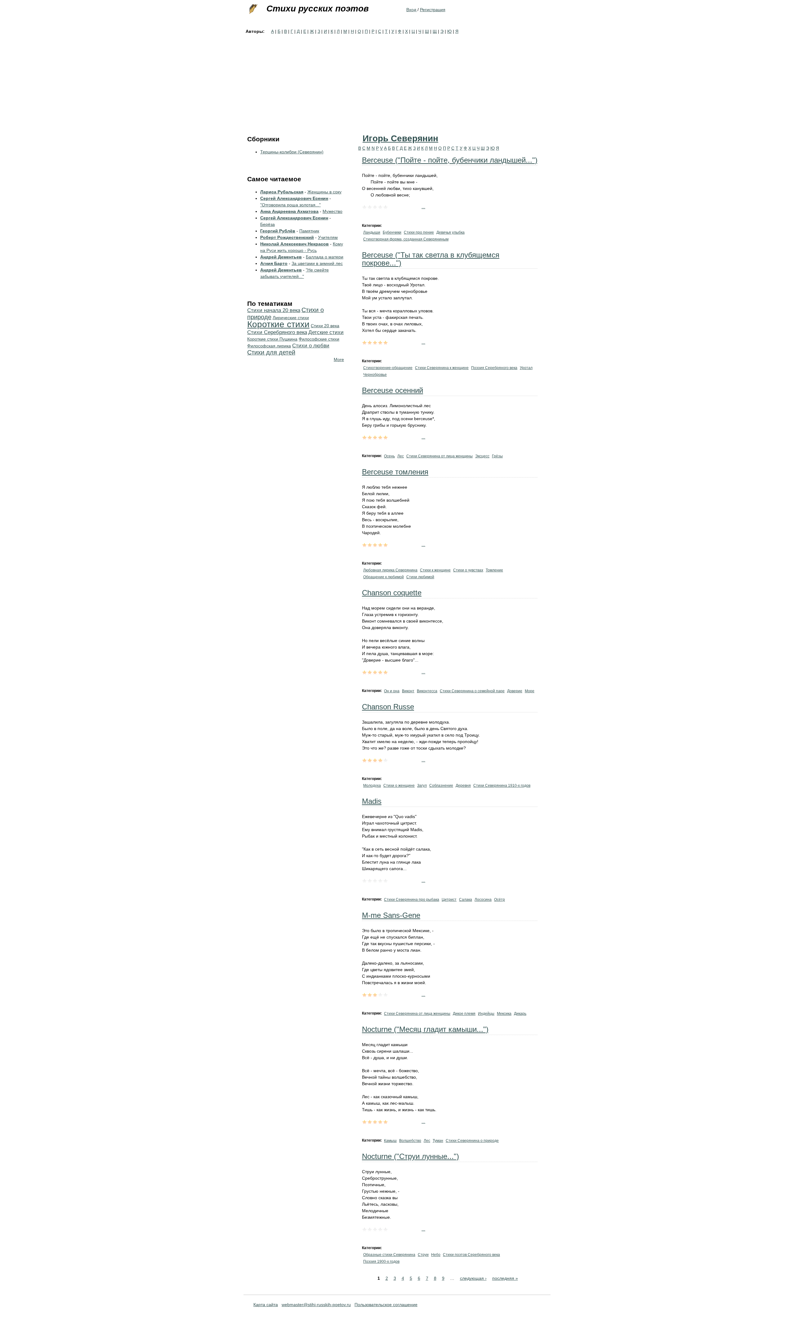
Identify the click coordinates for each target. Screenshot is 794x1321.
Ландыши (371, 232)
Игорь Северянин (400, 138)
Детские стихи (326, 332)
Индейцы (486, 1013)
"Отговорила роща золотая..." (290, 204)
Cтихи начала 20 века (273, 310)
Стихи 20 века (325, 325)
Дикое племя (464, 1013)
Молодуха (372, 785)
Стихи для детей (271, 352)
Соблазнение (441, 785)
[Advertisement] (397, 81)
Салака (465, 899)
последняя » (505, 1278)
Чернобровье (375, 374)
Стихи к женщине (435, 570)
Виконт (408, 691)
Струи (423, 1255)
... (423, 206)
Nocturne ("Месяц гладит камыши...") (425, 1029)
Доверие (514, 691)
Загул (422, 785)
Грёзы (497, 456)
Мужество (332, 211)
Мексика (504, 1013)
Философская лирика (269, 345)
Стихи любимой (420, 577)
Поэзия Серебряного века (494, 368)
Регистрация (432, 9)
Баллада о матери (324, 256)
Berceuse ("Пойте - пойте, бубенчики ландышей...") (450, 160)
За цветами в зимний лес (317, 263)
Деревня (463, 785)
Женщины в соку (324, 191)
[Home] (253, 9)
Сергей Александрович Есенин (294, 198)
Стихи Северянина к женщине (442, 368)
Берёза (267, 224)
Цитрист (449, 899)
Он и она (391, 691)
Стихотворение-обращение (388, 368)
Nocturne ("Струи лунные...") (410, 1156)
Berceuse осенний (392, 390)
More (339, 359)
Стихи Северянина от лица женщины (439, 456)
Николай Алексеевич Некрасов (294, 243)
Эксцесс (482, 456)
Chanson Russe (388, 706)
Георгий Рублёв (277, 230)
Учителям (328, 237)
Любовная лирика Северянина (390, 570)
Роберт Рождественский (287, 237)
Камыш (390, 1140)
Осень (389, 456)
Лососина (483, 899)
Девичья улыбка (450, 232)
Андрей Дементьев (281, 256)
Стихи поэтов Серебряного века (471, 1255)
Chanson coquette (392, 592)
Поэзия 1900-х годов (381, 1261)
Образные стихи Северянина (389, 1255)
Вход (411, 9)
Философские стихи (319, 339)
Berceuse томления (395, 472)
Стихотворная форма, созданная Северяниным (405, 239)
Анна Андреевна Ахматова (289, 211)
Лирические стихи (291, 317)
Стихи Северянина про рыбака (411, 899)
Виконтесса (427, 691)
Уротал (526, 368)
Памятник (309, 230)
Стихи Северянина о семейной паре (472, 691)
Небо (435, 1255)
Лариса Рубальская (281, 191)
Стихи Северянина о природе (472, 1140)
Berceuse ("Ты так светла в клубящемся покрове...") (430, 259)
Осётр (499, 899)
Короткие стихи (278, 324)
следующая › (473, 1278)
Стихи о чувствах (468, 570)
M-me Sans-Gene (391, 915)
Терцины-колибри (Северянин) (291, 151)
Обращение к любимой (383, 577)
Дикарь (520, 1013)
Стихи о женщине (399, 785)
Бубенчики (392, 232)
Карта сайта (265, 1304)
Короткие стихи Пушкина (272, 339)
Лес (400, 456)
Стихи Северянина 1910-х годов (501, 785)
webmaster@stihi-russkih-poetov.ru (316, 1304)
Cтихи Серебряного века (277, 332)
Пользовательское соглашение (386, 1304)
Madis (371, 801)
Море (529, 691)
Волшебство (410, 1140)
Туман (438, 1140)
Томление (494, 570)
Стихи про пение (419, 232)
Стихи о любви (310, 346)
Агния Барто (274, 263)
